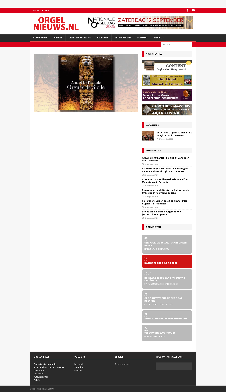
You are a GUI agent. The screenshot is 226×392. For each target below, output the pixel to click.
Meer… (158, 37)
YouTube (78, 367)
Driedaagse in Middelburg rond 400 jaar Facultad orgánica (161, 213)
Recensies (102, 37)
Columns (142, 37)
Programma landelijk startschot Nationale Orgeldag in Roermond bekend (165, 191)
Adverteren (39, 370)
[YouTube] (193, 10)
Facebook (78, 364)
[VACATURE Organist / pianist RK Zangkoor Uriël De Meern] (148, 136)
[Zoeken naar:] (176, 44)
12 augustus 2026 (151, 218)
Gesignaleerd (123, 37)
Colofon (37, 380)
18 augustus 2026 (151, 207)
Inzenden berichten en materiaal (49, 367)
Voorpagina (40, 37)
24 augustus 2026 (166, 139)
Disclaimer (39, 373)
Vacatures (152, 125)
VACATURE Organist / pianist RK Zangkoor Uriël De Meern (174, 134)
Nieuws (58, 37)
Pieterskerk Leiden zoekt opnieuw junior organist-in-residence (164, 202)
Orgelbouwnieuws (80, 37)
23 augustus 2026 (151, 175)
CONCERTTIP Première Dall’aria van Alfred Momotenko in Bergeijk (165, 181)
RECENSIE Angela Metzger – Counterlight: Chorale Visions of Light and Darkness (165, 170)
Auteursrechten (41, 376)
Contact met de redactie (45, 364)
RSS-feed (78, 370)
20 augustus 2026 (151, 185)
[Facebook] (187, 10)
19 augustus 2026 (151, 196)
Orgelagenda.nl (122, 364)
